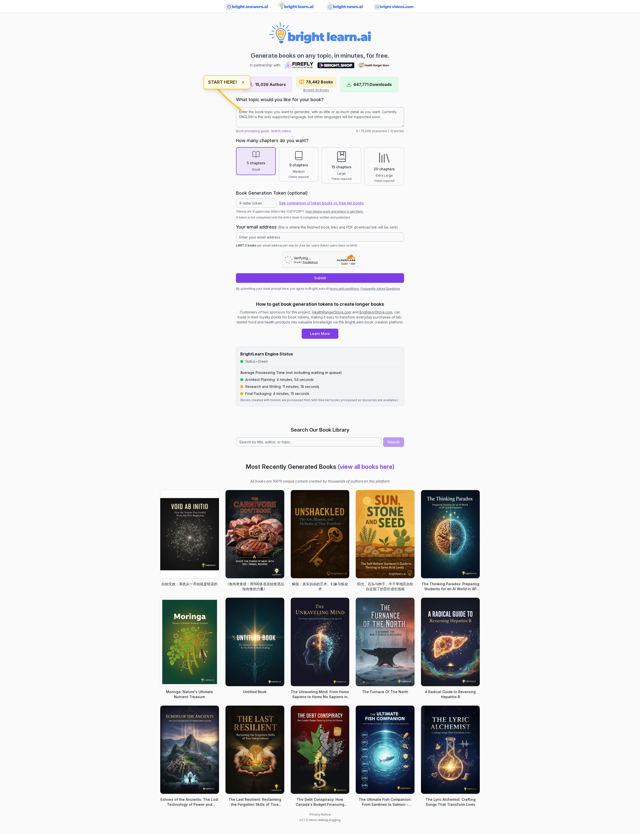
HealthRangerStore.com (331, 312)
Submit (320, 278)
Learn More (320, 333)
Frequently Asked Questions (380, 288)
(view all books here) (366, 466)
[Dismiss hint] (243, 82)
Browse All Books (316, 90)
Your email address (317, 227)
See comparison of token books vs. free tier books (321, 203)
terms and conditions (344, 288)
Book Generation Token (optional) (272, 193)
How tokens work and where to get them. (335, 211)
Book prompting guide (252, 131)
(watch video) (281, 131)
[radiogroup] (320, 166)
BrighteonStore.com (376, 312)
